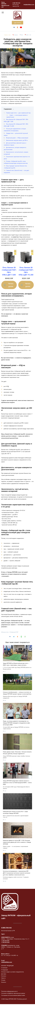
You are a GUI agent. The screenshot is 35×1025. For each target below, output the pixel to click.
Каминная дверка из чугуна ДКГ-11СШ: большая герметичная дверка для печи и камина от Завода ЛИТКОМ (17, 842)
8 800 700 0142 (16, 3)
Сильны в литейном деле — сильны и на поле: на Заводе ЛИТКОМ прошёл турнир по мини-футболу (17, 693)
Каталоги (3, 982)
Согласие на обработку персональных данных (13, 993)
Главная (6, 35)
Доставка (3, 974)
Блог (10, 35)
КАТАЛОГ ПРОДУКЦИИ (7, 965)
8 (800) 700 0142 (6, 928)
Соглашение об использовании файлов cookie (13, 995)
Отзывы (3, 980)
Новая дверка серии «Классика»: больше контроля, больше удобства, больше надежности (17, 752)
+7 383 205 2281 (5, 940)
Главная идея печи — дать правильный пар (18, 113)
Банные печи (5, 632)
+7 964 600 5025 (5, 942)
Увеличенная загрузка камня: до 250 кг (17, 140)
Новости (3, 978)
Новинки (16, 35)
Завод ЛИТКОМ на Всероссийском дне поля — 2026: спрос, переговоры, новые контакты (16, 664)
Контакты (3, 976)
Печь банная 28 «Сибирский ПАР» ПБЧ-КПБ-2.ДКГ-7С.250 (26, 271)
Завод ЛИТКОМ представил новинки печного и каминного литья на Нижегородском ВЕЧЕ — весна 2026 (17, 782)
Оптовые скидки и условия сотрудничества (12, 972)
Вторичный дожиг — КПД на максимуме (17, 138)
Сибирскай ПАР (14, 632)
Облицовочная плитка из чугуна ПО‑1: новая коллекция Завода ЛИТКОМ (15, 812)
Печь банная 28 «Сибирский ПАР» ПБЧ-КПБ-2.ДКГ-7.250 (9, 271)
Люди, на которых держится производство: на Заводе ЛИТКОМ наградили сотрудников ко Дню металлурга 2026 (16, 723)
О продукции (4, 970)
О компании (4, 967)
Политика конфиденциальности (9, 991)
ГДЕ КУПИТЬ (17, 23)
